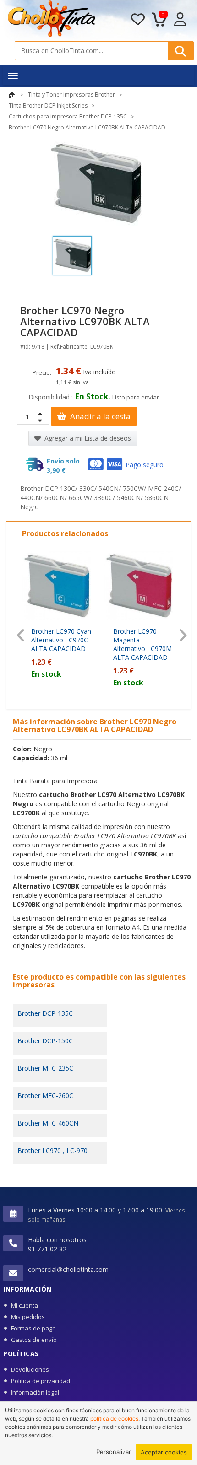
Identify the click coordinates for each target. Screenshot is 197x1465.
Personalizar (113, 1451)
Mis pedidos (28, 1317)
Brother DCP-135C (45, 1013)
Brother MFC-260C (45, 1095)
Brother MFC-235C (45, 1068)
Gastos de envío (34, 1340)
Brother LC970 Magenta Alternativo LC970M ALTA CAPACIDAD (142, 644)
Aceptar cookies (164, 1452)
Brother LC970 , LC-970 (52, 1150)
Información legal (35, 1392)
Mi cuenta (24, 1305)
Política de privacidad (40, 1381)
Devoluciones (30, 1369)
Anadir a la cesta (99, 416)
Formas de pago (33, 1328)
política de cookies (114, 1418)
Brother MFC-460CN (47, 1123)
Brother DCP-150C (45, 1040)
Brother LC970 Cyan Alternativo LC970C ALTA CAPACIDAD (61, 640)
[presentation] (21, 635)
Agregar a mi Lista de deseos (87, 438)
